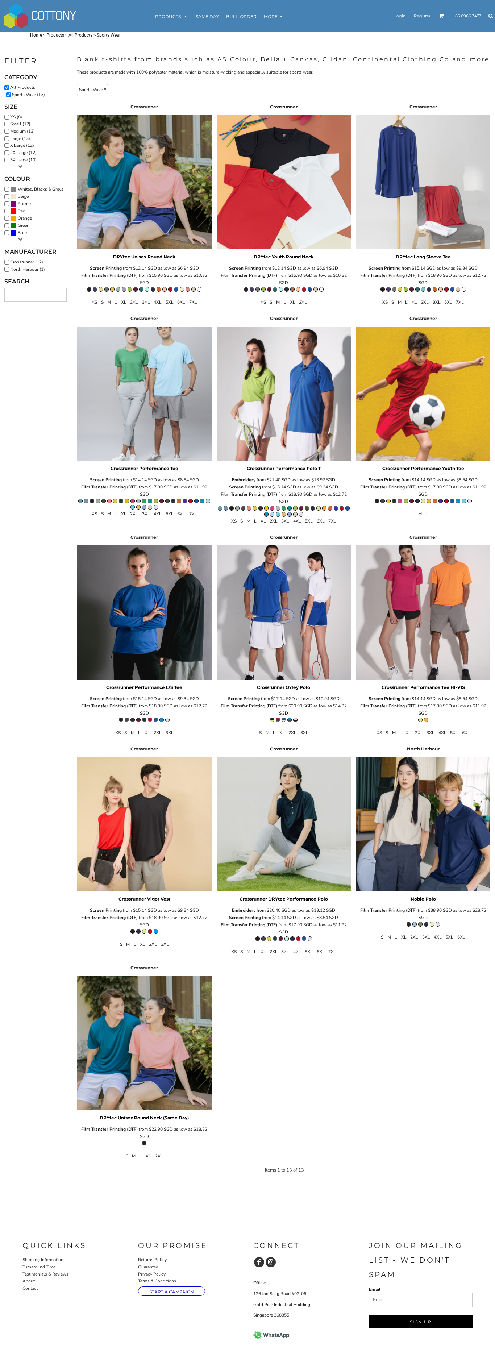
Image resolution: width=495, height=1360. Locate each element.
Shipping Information (42, 1260)
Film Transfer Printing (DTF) (109, 275)
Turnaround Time (38, 1267)
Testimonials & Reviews (45, 1274)
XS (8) (16, 117)
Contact (30, 1288)
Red (21, 211)
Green (23, 225)
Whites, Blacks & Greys (40, 189)
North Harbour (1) (27, 269)
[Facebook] (259, 1262)
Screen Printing (106, 268)
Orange (25, 218)
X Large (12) (22, 145)
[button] (171, 16)
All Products (80, 35)
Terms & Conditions (157, 1281)
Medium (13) (22, 131)
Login (399, 15)
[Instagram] (271, 1262)
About (28, 1281)
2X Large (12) (23, 152)
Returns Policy (152, 1260)
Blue (22, 233)
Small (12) (20, 124)
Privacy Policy (152, 1274)
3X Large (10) (23, 160)
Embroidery (243, 480)
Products (55, 35)
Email (374, 1289)
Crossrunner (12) (26, 262)
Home (36, 35)
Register (422, 15)
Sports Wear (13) (28, 94)
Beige (23, 196)
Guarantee (148, 1267)
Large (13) (20, 138)
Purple (24, 204)
